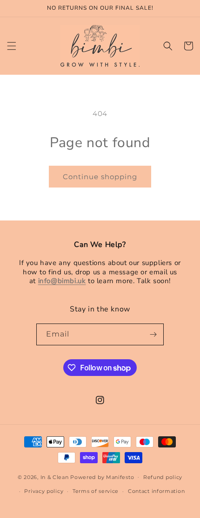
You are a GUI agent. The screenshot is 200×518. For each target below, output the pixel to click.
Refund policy (162, 477)
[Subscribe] (153, 334)
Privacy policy (43, 491)
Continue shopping (100, 176)
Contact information (156, 491)
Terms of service (96, 491)
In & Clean (55, 476)
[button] (11, 46)
